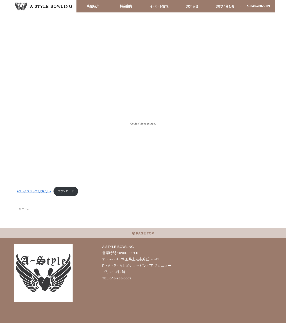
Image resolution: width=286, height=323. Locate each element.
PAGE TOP (144, 233)
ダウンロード (66, 191)
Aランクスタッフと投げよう (34, 191)
